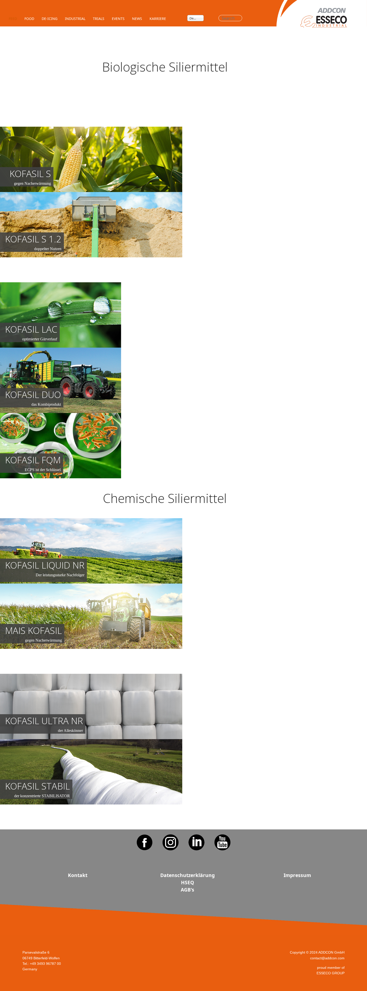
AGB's (187, 889)
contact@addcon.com (327, 958)
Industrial (75, 18)
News (137, 18)
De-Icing (49, 18)
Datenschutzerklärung (187, 875)
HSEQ (187, 882)
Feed (13, 18)
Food (29, 18)
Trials (98, 18)
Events (118, 18)
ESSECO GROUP (331, 973)
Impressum (297, 875)
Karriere (158, 18)
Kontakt (77, 875)
